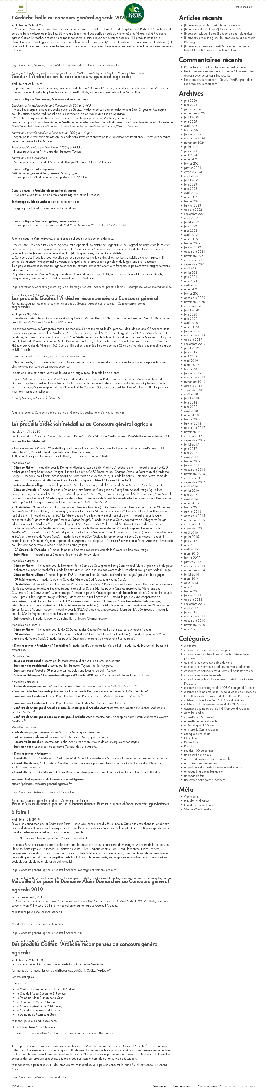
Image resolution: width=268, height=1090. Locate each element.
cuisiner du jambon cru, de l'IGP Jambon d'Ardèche (216, 709)
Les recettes (223, 75)
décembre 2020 (194, 298)
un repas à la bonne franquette (203, 771)
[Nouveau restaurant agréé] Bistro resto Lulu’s (212, 29)
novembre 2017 (194, 432)
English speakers (243, 6)
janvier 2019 (192, 373)
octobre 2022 (193, 210)
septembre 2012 (195, 604)
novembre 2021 (194, 256)
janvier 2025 (192, 134)
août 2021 (191, 268)
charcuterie (26, 287)
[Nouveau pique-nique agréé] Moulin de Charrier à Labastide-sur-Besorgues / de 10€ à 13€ (216, 48)
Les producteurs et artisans (200, 84)
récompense (135, 287)
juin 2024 (190, 151)
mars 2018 (191, 415)
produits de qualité (108, 65)
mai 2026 (190, 105)
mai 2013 (190, 587)
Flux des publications (197, 801)
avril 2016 (191, 499)
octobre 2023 (193, 172)
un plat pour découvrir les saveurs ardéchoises (213, 767)
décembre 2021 (194, 251)
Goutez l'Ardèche (134, 13)
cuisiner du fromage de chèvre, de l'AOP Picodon (215, 704)
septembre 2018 (195, 390)
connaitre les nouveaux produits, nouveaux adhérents (217, 667)
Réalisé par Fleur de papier (240, 1086)
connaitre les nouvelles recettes (203, 675)
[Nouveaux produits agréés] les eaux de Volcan (214, 25)
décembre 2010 (194, 620)
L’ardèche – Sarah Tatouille (201, 67)
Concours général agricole (36, 65)
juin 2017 (190, 449)
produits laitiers (116, 287)
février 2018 (192, 419)
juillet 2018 (191, 398)
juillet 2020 (191, 310)
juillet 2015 (191, 537)
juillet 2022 (191, 222)
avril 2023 (191, 193)
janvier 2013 (192, 595)
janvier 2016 (192, 511)
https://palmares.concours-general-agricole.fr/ (42, 783)
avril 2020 (191, 323)
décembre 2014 (194, 566)
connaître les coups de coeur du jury (207, 650)
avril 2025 (191, 126)
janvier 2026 (192, 109)
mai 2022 (190, 231)
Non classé (191, 738)
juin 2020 (190, 314)
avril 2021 (191, 285)
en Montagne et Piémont (199, 725)
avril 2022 (191, 235)
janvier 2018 (192, 423)
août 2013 (191, 583)
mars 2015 (191, 553)
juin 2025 (190, 121)
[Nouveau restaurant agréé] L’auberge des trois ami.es (218, 33)
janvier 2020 (192, 331)
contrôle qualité (64, 792)
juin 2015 (190, 541)
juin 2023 (190, 184)
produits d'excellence (81, 65)
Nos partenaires (182, 1086)
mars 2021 (191, 289)
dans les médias (47, 801)
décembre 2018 (194, 377)
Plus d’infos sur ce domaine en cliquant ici (38, 924)
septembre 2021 (195, 264)
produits (111, 870)
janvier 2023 (192, 205)
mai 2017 (190, 453)
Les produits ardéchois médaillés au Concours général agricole (82, 423)
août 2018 (191, 394)
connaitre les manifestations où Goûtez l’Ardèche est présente (75, 73)
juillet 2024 (191, 147)
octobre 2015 (193, 524)
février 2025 (192, 130)
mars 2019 (191, 365)
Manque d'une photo (197, 734)
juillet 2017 (191, 444)
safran (115, 412)
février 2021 (192, 293)
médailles (60, 65)
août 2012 (191, 608)
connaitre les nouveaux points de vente (208, 662)
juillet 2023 (191, 180)
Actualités (29, 73)
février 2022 (192, 243)
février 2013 (192, 591)
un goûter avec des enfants (201, 763)
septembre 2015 (195, 528)
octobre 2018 (193, 386)
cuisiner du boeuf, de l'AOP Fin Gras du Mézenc (214, 700)
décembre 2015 (194, 516)
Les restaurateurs (236, 67)
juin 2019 (190, 352)
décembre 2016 (194, 470)
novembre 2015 (194, 520)
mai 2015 (190, 545)
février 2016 (192, 507)
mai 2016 (190, 495)
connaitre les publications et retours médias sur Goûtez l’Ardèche (78, 878)
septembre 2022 (194, 214)
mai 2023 (190, 189)
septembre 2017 (195, 440)
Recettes (189, 746)
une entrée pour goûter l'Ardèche (204, 780)
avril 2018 (191, 411)
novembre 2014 (194, 570)
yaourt (60, 295)
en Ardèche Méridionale (199, 717)
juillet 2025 (191, 117)
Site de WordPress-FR (197, 809)
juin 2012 (190, 612)
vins (52, 295)
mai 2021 (190, 281)
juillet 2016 (191, 490)
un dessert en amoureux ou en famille (207, 759)
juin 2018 (190, 402)
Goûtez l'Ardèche (93, 287)
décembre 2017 (194, 428)
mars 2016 (191, 503)
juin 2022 (190, 226)
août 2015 (191, 532)
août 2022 (191, 218)
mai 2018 (190, 407)
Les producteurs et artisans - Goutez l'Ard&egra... (215, 80)
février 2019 (192, 369)
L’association (159, 1086)
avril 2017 (191, 457)
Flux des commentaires (198, 805)
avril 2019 (191, 360)
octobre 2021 (193, 260)
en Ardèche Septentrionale (200, 721)
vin (122, 412)
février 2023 (192, 201)
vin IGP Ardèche (38, 295)
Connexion (191, 797)
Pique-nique (191, 742)
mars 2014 (191, 579)
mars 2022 (191, 239)
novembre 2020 (194, 302)
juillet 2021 (191, 272)
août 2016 (191, 486)
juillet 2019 (191, 348)
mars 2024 (191, 159)
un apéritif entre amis (197, 755)
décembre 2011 (194, 616)
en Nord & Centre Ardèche (201, 729)
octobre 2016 (193, 478)
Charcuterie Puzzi (60, 824)
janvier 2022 (192, 247)
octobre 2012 (193, 600)
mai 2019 (190, 356)
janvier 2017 (192, 465)
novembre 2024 (194, 142)
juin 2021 (190, 277)
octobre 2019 (193, 340)
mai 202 (190, 629)
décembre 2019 (194, 335)
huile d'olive (101, 412)
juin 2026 (190, 101)
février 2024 (192, 163)
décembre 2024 (194, 138)
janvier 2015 (192, 562)
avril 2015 (191, 549)
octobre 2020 (193, 306)
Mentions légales (208, 1086)
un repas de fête (194, 776)
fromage (75, 287)
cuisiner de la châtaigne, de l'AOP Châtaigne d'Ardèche (219, 688)
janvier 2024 (192, 168)
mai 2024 (190, 155)
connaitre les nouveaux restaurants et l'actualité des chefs (220, 671)
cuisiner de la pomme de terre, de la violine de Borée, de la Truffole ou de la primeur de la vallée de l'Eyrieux (220, 694)
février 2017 (192, 461)
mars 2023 (191, 197)
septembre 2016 (195, 482)
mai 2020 (190, 319)
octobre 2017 (193, 436)
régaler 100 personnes (198, 750)
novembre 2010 (194, 625)
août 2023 (191, 176)
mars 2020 (191, 327)
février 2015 (192, 558)
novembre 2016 (194, 474)
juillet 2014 (191, 574)
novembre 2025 (194, 113)
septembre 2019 (195, 344)
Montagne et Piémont (91, 870)
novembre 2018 (194, 381)
